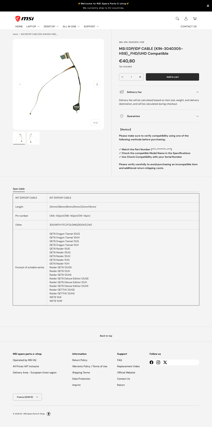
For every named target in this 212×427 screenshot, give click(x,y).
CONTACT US (189, 26)
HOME (19, 26)
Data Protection (81, 378)
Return (121, 385)
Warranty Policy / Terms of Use (89, 366)
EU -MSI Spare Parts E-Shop (32, 414)
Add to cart (173, 77)
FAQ (119, 360)
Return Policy (79, 360)
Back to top (106, 335)
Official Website (126, 372)
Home (15, 34)
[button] (194, 18)
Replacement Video (128, 366)
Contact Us (123, 378)
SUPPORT (89, 26)
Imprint (76, 385)
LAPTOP (31, 26)
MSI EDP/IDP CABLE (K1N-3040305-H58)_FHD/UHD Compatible (39, 34)
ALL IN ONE (69, 26)
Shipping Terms (81, 372)
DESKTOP (49, 26)
